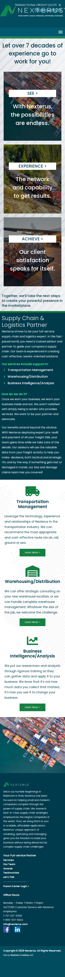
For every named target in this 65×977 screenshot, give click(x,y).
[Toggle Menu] (60, 32)
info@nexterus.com (15, 924)
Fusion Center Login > (16, 886)
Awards (8, 868)
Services (8, 860)
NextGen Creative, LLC (22, 955)
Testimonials (11, 873)
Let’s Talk (8, 877)
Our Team (9, 864)
